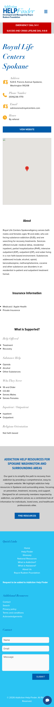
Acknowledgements (12, 616)
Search (6, 605)
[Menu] (46, 11)
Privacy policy (9, 609)
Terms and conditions (13, 612)
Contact (7, 602)
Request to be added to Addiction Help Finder (25, 582)
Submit (40, 676)
